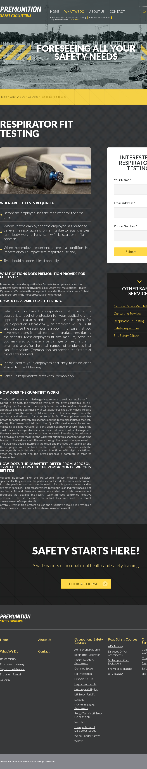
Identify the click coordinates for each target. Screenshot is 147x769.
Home (54, 11)
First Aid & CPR (83, 678)
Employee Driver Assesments (117, 653)
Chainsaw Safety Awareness (84, 661)
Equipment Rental (59, 20)
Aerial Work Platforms (87, 649)
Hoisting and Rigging (86, 689)
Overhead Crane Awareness (84, 706)
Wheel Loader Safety (87, 735)
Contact (117, 11)
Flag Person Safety (85, 684)
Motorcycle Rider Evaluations (118, 661)
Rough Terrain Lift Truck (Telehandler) (88, 715)
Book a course (83, 584)
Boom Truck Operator (87, 654)
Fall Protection (83, 673)
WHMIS (79, 741)
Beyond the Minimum (99, 17)
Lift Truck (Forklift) (84, 694)
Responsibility (56, 17)
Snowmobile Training (120, 668)
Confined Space (83, 668)
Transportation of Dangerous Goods (85, 729)
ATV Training (115, 646)
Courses (75, 20)
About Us (97, 11)
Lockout (79, 699)
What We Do (74, 11)
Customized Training (76, 17)
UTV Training (115, 673)
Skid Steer (80, 722)
